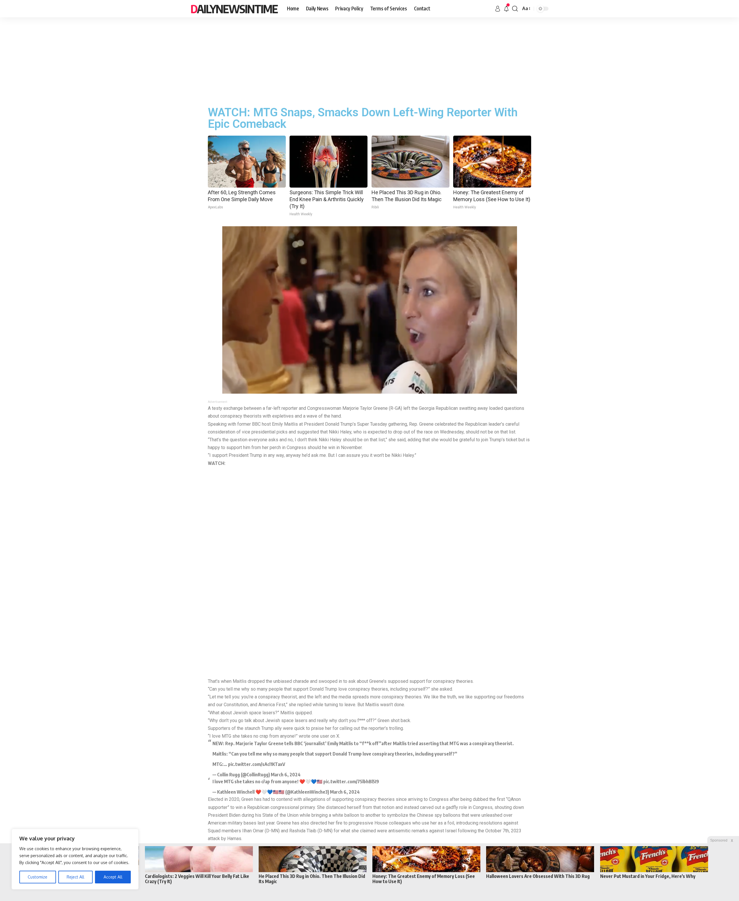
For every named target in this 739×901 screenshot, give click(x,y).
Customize (37, 876)
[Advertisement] (369, 60)
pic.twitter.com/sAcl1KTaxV (256, 764)
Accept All (113, 876)
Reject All (75, 876)
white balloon (345, 815)
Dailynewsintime (234, 9)
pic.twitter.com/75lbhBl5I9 (351, 781)
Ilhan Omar (253, 830)
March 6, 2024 (286, 774)
